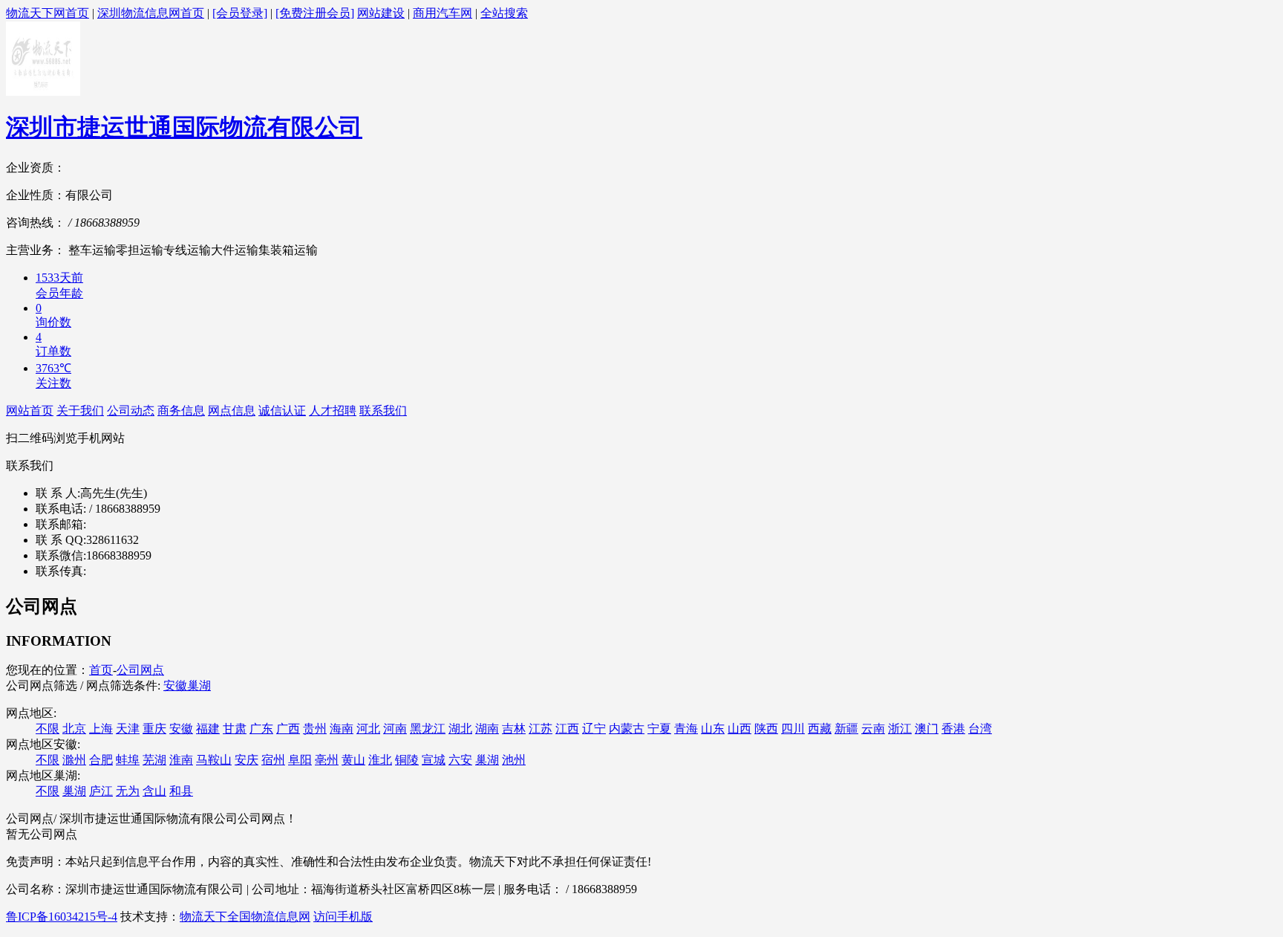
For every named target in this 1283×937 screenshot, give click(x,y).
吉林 (514, 728)
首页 (101, 670)
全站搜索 (504, 13)
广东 (261, 728)
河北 (368, 728)
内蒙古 (626, 728)
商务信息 (181, 410)
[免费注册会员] (314, 13)
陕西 (766, 728)
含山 (154, 791)
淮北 (380, 759)
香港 (953, 728)
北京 (74, 728)
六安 (460, 759)
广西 (288, 728)
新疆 (846, 728)
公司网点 (140, 670)
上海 (101, 728)
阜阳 (300, 759)
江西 (567, 728)
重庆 (154, 728)
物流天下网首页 (47, 13)
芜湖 (154, 759)
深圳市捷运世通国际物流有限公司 (184, 127)
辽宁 (594, 728)
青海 (686, 728)
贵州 (315, 728)
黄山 (353, 759)
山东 (713, 728)
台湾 (980, 728)
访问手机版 (343, 916)
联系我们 (383, 410)
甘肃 (235, 728)
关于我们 (80, 410)
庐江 (101, 791)
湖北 (460, 728)
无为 (128, 791)
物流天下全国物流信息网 (245, 916)
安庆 (246, 759)
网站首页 (29, 410)
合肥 (101, 759)
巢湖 (199, 685)
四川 (793, 728)
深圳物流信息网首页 (150, 13)
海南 (341, 728)
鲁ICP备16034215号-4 (61, 916)
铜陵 (407, 759)
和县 (181, 791)
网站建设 (381, 13)
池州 (514, 759)
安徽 (175, 685)
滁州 (74, 759)
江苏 (540, 728)
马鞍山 (214, 759)
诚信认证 (282, 410)
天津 (128, 728)
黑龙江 (427, 728)
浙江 (900, 728)
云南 (873, 728)
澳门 (926, 728)
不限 (47, 728)
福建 (208, 728)
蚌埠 (128, 759)
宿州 (273, 759)
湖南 (487, 728)
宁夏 (659, 728)
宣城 (433, 759)
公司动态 (130, 410)
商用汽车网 (442, 13)
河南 (395, 728)
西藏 (820, 728)
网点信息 (231, 410)
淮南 (181, 759)
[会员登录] (239, 13)
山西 (739, 728)
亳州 (327, 759)
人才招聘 (332, 410)
